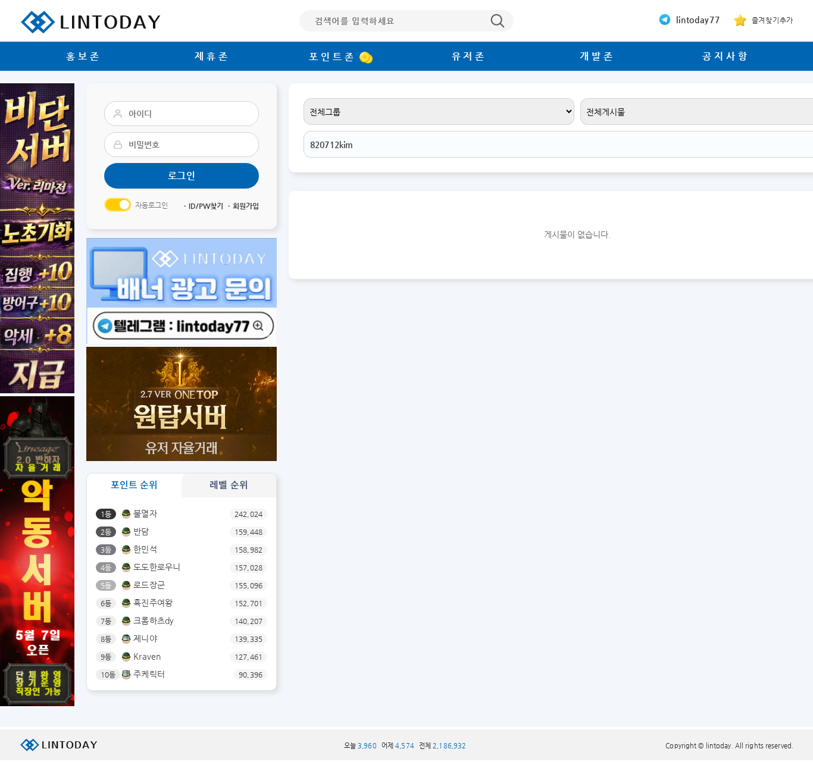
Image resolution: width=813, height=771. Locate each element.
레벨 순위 (228, 485)
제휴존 (212, 56)
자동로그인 (151, 205)
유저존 (469, 56)
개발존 (597, 56)
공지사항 (725, 56)
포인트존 (332, 56)
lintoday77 (697, 19)
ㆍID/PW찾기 (202, 206)
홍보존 (83, 56)
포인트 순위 (134, 485)
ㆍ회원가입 (242, 206)
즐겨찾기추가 (771, 20)
